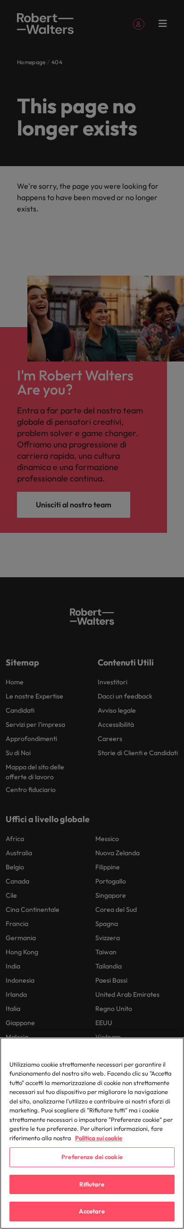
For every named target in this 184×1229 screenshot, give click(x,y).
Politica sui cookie (98, 1138)
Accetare (92, 1211)
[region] (92, 1133)
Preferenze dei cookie (92, 1157)
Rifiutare (91, 1184)
